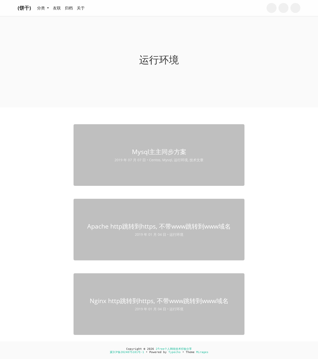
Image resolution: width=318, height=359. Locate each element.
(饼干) (24, 7)
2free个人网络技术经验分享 (174, 349)
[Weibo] (283, 8)
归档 (69, 8)
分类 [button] (41, 8)
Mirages (202, 352)
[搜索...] (272, 8)
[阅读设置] (295, 8)
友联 (57, 8)
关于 (81, 8)
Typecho (174, 352)
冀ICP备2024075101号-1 (127, 352)
